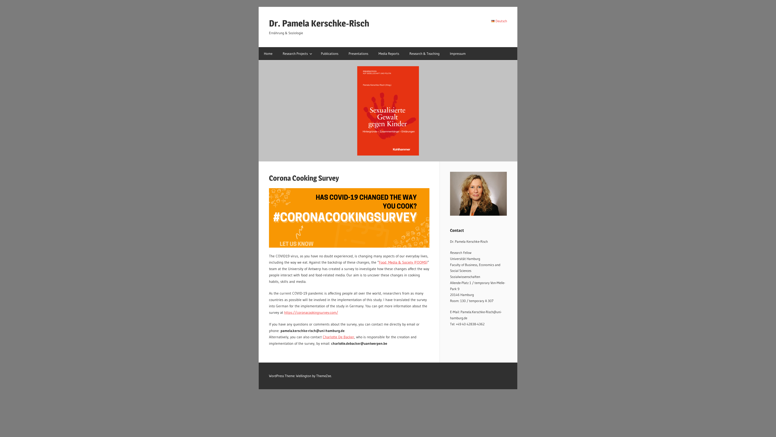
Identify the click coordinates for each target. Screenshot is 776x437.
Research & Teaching (424, 53)
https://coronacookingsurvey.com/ (311, 312)
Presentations (358, 53)
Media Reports (389, 53)
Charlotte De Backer (338, 337)
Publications (329, 53)
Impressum (458, 53)
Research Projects (295, 53)
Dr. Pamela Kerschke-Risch (319, 23)
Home (268, 53)
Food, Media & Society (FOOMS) (403, 262)
